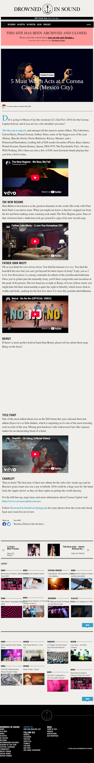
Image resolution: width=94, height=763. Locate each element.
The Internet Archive (58, 40)
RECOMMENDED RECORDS (9, 742)
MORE (87, 625)
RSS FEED (27, 748)
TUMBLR (27, 743)
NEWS (2, 733)
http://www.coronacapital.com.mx (21, 501)
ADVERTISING (52, 733)
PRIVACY (50, 731)
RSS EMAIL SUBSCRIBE (32, 750)
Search (89, 24)
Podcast (47, 24)
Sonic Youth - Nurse (31, 669)
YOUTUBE (27, 745)
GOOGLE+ (27, 734)
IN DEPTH (3, 736)
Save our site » (47, 18)
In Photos (31, 24)
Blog (39, 24)
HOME (2, 729)
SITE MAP (3, 731)
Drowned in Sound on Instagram (28, 508)
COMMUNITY (4, 749)
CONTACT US (28, 727)
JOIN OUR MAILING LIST (32, 729)
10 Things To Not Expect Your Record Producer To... (57, 647)
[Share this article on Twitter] (9, 524)
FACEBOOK (27, 737)
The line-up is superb (14, 130)
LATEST (4, 563)
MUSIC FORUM (5, 751)
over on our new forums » (61, 37)
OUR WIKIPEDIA (52, 736)
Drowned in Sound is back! (33, 574)
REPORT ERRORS (6, 756)
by (12, 106)
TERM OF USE (52, 729)
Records (11, 24)
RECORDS (3, 740)
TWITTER (27, 739)
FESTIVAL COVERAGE (7, 747)
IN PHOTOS (4, 738)
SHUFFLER (27, 741)
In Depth (21, 24)
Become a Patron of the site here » (29, 523)
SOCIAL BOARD (5, 753)
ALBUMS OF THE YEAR (8, 744)
